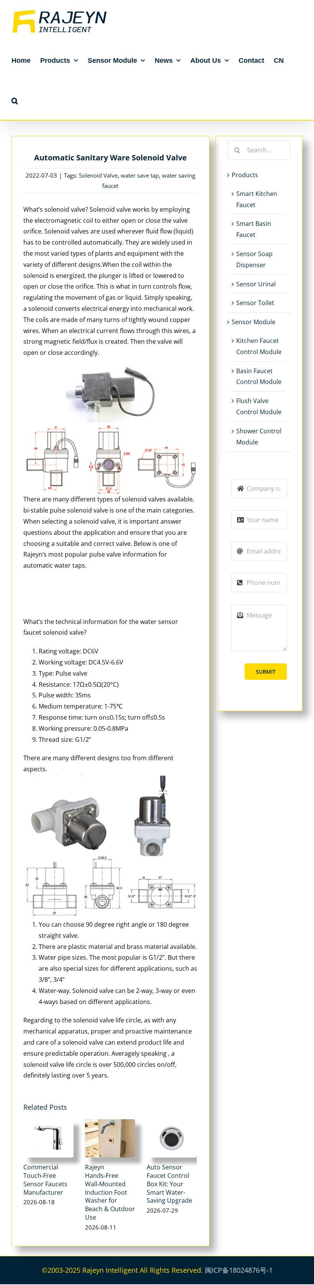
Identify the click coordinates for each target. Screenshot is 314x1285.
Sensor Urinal (256, 284)
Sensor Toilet (255, 303)
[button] (14, 100)
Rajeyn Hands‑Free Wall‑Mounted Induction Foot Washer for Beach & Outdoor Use (110, 1192)
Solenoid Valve (98, 175)
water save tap (140, 175)
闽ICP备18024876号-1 (239, 1270)
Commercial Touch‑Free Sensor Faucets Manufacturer (45, 1179)
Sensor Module (253, 322)
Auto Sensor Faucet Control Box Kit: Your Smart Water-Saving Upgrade (169, 1184)
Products (245, 175)
